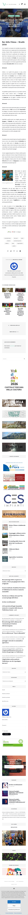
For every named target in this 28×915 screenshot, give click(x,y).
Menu (25, 4)
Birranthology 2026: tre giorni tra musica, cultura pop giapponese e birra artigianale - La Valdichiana (13, 619)
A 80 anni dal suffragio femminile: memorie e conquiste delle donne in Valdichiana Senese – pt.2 (12, 608)
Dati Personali (19, 881)
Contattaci (14, 884)
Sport (17, 15)
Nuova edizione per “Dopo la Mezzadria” (13, 633)
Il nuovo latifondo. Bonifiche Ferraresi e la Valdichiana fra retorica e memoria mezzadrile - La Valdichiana (13, 630)
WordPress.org (5, 701)
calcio (22, 238)
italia (13, 243)
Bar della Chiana (10, 30)
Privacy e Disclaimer (9, 913)
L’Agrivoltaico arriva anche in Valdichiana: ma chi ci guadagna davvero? (11, 661)
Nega (14, 906)
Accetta (14, 902)
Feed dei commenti (6, 697)
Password (4, 725)
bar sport (16, 238)
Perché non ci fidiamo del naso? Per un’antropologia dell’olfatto (12, 596)
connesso (12, 346)
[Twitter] (10, 251)
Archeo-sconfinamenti (8, 602)
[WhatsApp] (17, 251)
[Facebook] (7, 251)
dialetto (7, 243)
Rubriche (11, 15)
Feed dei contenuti (6, 693)
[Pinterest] (14, 251)
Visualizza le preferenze (14, 909)
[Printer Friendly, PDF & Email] (14, 232)
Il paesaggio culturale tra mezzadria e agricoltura (13, 640)
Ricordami (6, 731)
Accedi (3, 690)
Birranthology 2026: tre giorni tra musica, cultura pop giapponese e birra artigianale (13, 581)
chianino (8, 241)
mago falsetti (20, 243)
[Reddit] (20, 251)
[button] (14, 888)
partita (14, 246)
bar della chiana (8, 238)
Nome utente (5, 719)
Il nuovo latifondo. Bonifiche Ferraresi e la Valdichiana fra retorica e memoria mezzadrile (13, 589)
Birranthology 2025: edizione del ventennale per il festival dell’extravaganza (11, 623)
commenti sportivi (17, 241)
